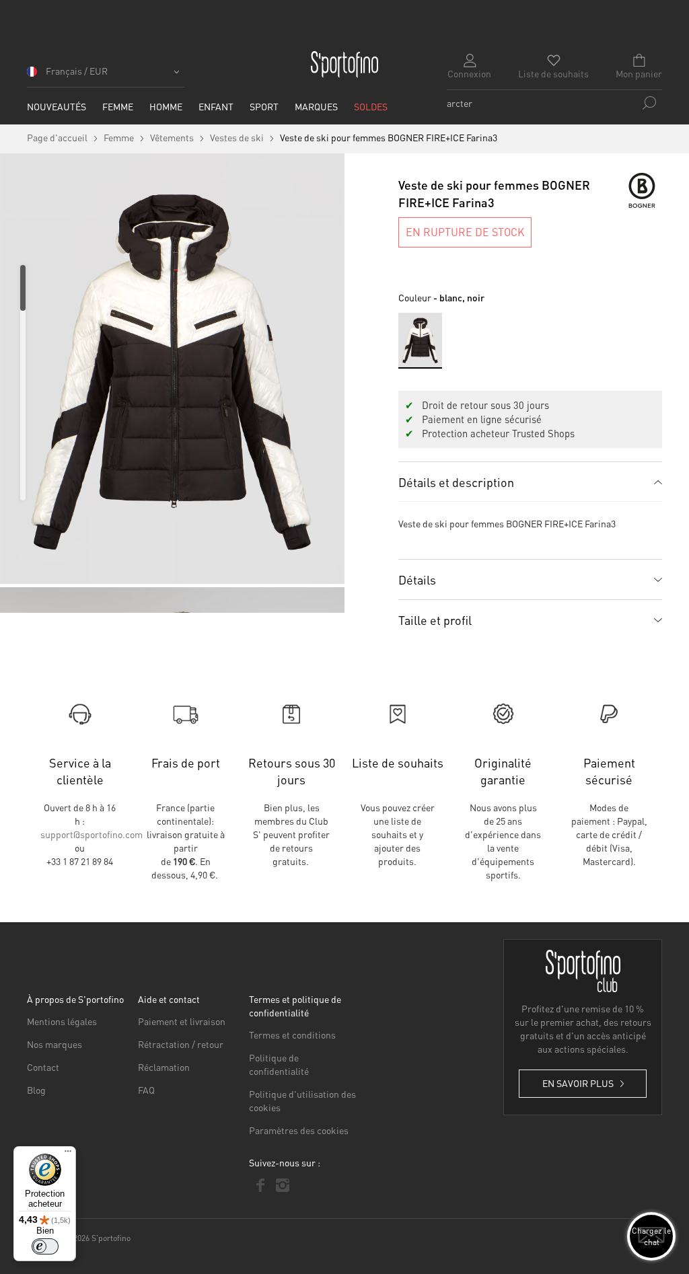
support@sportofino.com (91, 834)
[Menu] (68, 1154)
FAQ (146, 1090)
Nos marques (54, 1044)
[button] (105, 75)
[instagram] (282, 1185)
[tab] (530, 481)
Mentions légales (62, 1021)
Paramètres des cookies (299, 1130)
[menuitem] (56, 106)
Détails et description (456, 482)
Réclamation (164, 1067)
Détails (417, 579)
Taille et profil (435, 620)
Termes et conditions (292, 1034)
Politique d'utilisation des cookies (302, 1100)
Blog (36, 1090)
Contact (43, 1067)
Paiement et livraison (181, 1021)
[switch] (45, 1246)
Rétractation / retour (180, 1044)
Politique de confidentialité (279, 1064)
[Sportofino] (344, 64)
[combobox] (554, 103)
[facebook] (260, 1185)
